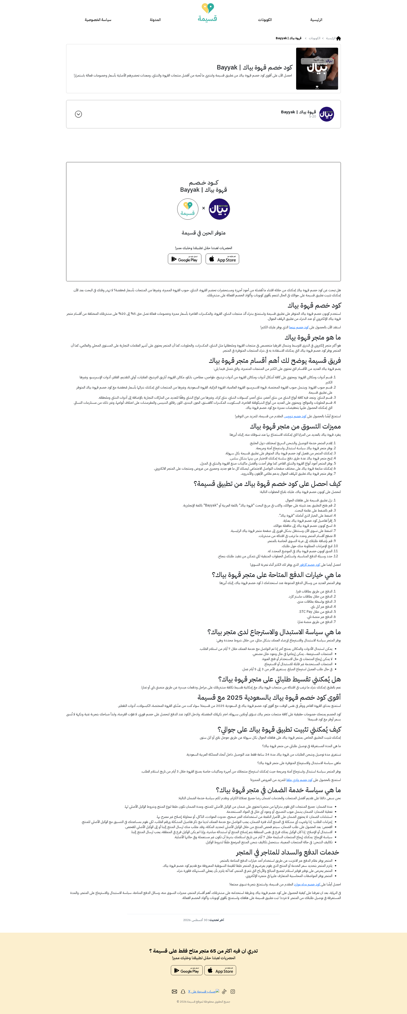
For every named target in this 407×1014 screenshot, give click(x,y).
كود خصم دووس (295, 416)
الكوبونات (265, 19)
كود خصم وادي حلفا (299, 779)
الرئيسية (316, 19)
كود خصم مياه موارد (307, 884)
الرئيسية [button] (330, 38)
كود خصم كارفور (310, 564)
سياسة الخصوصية (98, 19)
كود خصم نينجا (298, 327)
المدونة (155, 19)
